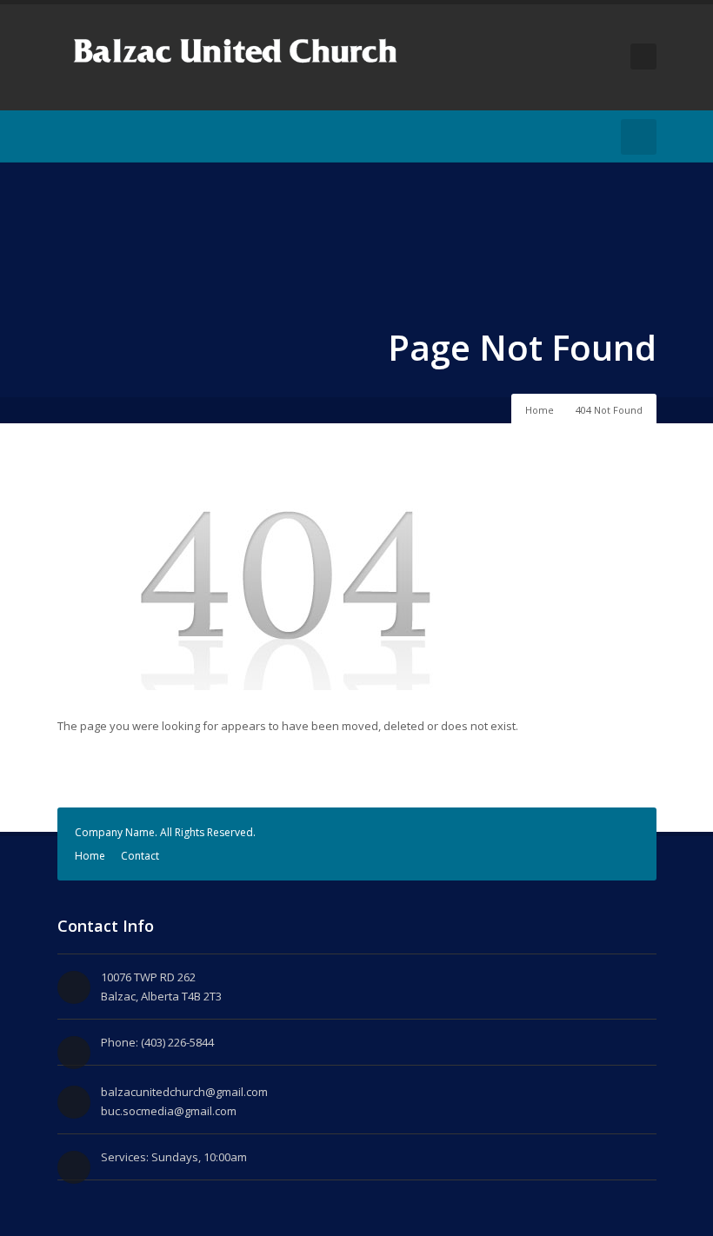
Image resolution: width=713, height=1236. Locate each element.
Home (539, 409)
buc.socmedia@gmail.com (169, 1111)
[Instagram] (93, 136)
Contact (140, 855)
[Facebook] (67, 136)
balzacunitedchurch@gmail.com (184, 1092)
